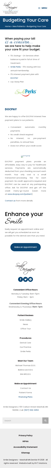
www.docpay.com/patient (20, 194)
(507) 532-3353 (31, 410)
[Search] (45, 420)
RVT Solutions (41, 463)
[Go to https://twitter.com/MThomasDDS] (25, 279)
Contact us (10, 200)
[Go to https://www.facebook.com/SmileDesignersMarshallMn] (20, 279)
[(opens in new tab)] (25, 156)
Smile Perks (16, 66)
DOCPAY (14, 78)
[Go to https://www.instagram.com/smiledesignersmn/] (30, 279)
